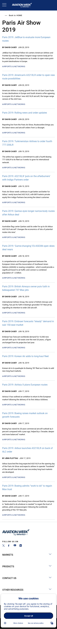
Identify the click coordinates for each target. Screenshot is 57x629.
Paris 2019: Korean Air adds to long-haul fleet (25, 356)
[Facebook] (9, 546)
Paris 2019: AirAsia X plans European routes (25, 384)
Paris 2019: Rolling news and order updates (24, 112)
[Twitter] (3, 546)
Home (19, 15)
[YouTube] (15, 546)
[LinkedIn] (20, 546)
